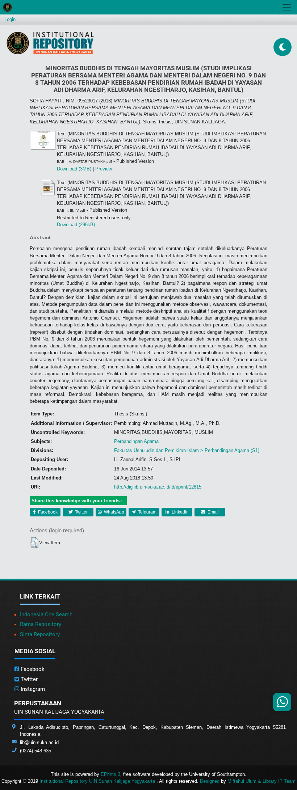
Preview (103, 169)
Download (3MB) (74, 169)
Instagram (32, 689)
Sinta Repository (40, 634)
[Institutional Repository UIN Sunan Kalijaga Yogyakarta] (50, 43)
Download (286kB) (76, 224)
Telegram (146, 512)
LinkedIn (180, 512)
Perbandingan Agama (136, 441)
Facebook (47, 512)
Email (212, 512)
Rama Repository (40, 624)
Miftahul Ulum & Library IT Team (261, 781)
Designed (209, 781)
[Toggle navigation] (287, 7)
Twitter (81, 512)
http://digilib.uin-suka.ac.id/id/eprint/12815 (157, 487)
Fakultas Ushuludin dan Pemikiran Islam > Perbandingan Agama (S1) (186, 450)
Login (10, 19)
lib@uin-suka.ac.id (39, 742)
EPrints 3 (110, 774)
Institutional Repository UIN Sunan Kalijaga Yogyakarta (97, 781)
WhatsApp (113, 512)
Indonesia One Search (46, 614)
